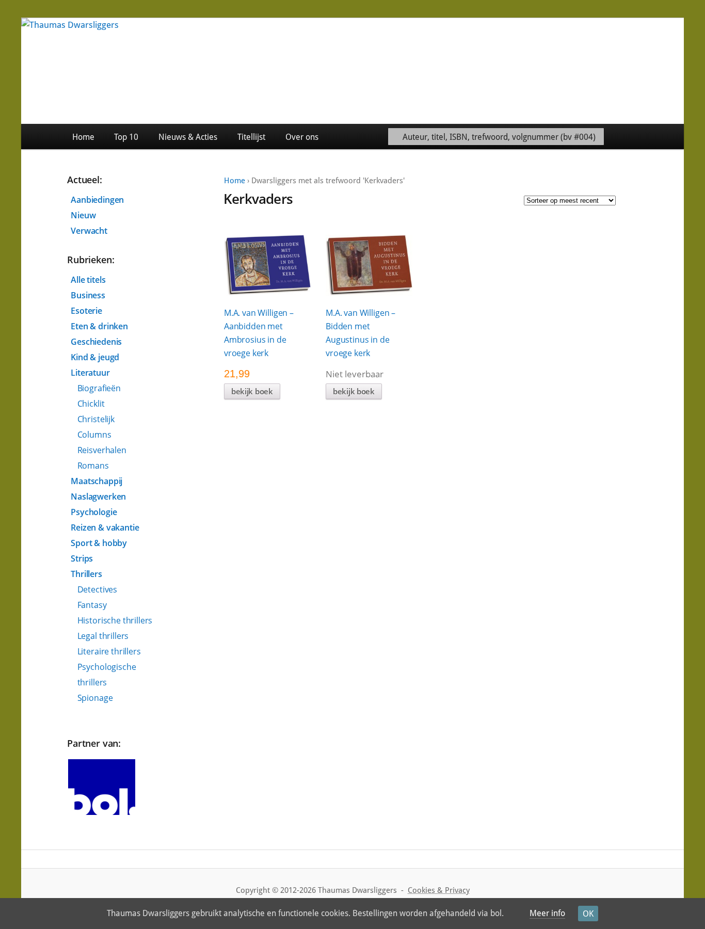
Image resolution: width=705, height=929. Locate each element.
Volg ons (660, 136)
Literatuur (90, 372)
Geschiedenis (96, 341)
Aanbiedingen (97, 199)
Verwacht (89, 230)
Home (83, 137)
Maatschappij (96, 481)
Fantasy (92, 605)
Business (88, 295)
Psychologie (94, 512)
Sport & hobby (99, 543)
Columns (94, 434)
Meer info (547, 913)
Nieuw (83, 215)
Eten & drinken (99, 326)
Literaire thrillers (109, 651)
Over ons (301, 137)
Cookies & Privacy (439, 890)
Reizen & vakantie (105, 527)
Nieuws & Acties (187, 137)
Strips (82, 558)
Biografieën (99, 388)
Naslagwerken (98, 496)
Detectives (97, 589)
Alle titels (88, 279)
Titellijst (251, 137)
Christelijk (96, 419)
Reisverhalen (101, 450)
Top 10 (126, 137)
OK (588, 914)
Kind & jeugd (95, 357)
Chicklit (91, 403)
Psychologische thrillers (106, 674)
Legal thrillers (103, 636)
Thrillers (86, 574)
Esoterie (86, 310)
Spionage (95, 697)
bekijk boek (252, 391)
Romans (93, 465)
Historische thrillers (115, 620)
